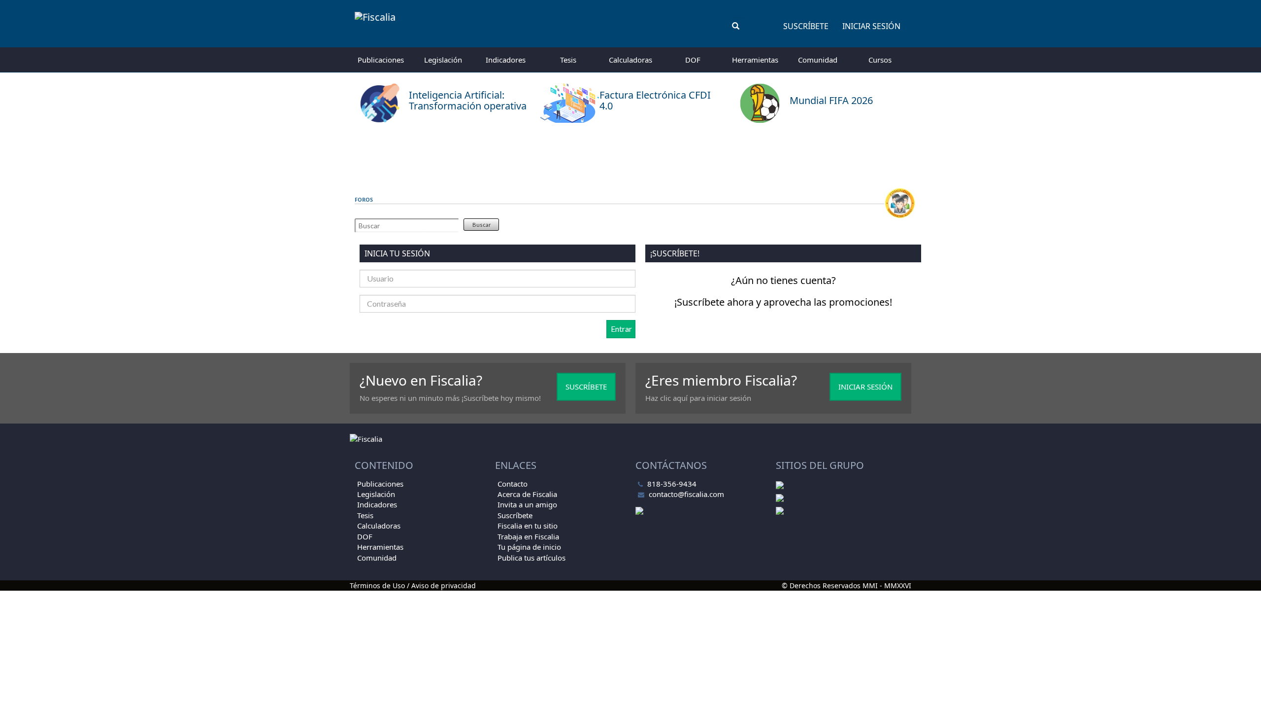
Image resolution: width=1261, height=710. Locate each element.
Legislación (443, 60)
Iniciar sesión (871, 26)
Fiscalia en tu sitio (528, 526)
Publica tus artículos (531, 558)
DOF (692, 60)
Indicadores (506, 60)
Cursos (880, 60)
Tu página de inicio (529, 547)
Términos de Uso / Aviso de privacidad (413, 585)
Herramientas (755, 60)
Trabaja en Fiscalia (528, 536)
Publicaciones (381, 60)
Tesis (568, 60)
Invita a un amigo (527, 504)
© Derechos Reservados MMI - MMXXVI (846, 585)
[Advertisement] (630, 155)
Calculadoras (630, 60)
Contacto (513, 484)
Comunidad (817, 60)
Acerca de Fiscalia (527, 494)
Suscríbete (806, 26)
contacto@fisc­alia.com (686, 494)
